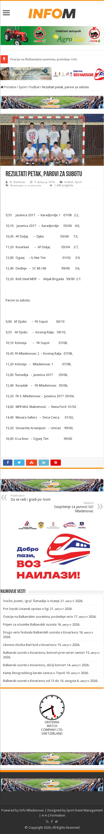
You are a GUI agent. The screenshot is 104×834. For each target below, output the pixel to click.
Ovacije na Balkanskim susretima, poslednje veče (43, 59)
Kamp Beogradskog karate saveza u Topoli (34, 673)
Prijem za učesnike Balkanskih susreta (30, 624)
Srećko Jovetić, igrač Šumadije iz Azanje (31, 601)
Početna (10, 87)
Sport (23, 87)
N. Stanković (17, 182)
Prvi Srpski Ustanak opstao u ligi (26, 609)
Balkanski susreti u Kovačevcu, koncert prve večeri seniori (44, 653)
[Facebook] (51, 822)
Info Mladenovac (31, 810)
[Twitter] (56, 822)
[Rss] (47, 822)
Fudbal (34, 87)
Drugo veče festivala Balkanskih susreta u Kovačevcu (40, 632)
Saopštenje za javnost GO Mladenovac (73, 507)
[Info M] (52, 12)
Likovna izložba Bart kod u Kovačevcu (30, 645)
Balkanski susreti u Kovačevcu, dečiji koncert (34, 665)
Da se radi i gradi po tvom (30, 497)
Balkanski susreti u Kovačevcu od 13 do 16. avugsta (39, 681)
